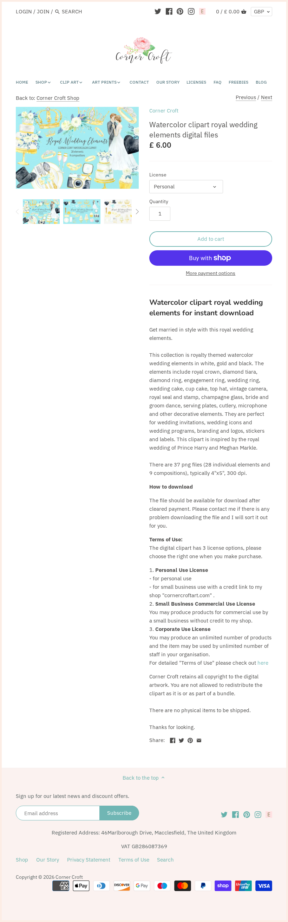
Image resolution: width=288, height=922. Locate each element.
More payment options (210, 273)
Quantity (158, 201)
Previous (246, 97)
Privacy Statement (88, 859)
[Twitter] (158, 11)
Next (266, 97)
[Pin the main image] (190, 739)
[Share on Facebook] (172, 739)
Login (24, 11)
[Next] (137, 211)
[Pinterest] (180, 11)
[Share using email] (199, 739)
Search (165, 859)
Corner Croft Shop (58, 98)
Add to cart (210, 239)
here (262, 662)
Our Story (47, 859)
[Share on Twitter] (181, 739)
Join (43, 11)
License (157, 175)
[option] (41, 211)
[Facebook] (169, 11)
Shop (22, 859)
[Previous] (17, 211)
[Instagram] (191, 11)
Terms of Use (133, 859)
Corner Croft (163, 110)
